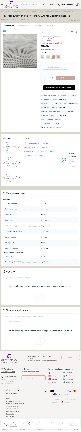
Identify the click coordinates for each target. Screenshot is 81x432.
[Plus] (52, 78)
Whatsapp (69, 379)
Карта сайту (10, 414)
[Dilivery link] (19, 147)
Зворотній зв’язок (12, 409)
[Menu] (2, 4)
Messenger (69, 382)
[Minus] (45, 78)
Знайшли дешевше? (47, 49)
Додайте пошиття (55, 67)
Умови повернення (12, 406)
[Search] (44, 5)
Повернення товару (12, 411)
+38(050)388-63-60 (8, 372)
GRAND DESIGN (14, 19)
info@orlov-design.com (30, 372)
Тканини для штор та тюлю (14, 11)
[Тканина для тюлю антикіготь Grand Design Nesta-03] (58, 56)
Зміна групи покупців (13, 401)
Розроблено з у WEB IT (61, 402)
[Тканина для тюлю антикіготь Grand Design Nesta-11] (42, 56)
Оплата (8, 398)
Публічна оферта (12, 393)
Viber (68, 376)
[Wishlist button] (72, 32)
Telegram (69, 372)
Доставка (9, 396)
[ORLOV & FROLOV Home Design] (13, 358)
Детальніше (13, 426)
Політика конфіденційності (15, 403)
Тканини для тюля (31, 11)
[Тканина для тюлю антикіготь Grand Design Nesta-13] (48, 56)
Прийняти (73, 424)
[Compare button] (76, 32)
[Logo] (11, 4)
